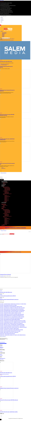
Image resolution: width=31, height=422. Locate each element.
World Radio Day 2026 (7, 196)
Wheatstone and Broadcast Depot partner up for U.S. (5, 14)
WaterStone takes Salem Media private (6, 61)
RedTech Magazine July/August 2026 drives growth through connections (7, 5)
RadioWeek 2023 (7, 215)
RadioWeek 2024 (7, 192)
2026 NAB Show (7, 195)
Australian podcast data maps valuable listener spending (9, 411)
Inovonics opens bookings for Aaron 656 (4, 4)
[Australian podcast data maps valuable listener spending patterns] (15, 136)
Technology (3, 206)
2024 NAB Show (7, 199)
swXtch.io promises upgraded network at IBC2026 (8, 295)
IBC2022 (6, 201)
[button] (0, 25)
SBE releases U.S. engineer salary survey (4, 13)
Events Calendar (5, 224)
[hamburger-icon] (29, 231)
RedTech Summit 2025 (7, 188)
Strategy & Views (5, 182)
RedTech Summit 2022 (7, 190)
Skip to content (2, 0)
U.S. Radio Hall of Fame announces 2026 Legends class (6, 10)
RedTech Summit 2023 (7, 189)
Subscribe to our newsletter (3, 343)
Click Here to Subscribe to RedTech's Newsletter (15, 227)
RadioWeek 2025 (7, 191)
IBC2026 (6, 217)
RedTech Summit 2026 (6, 209)
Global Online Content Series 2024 (7, 193)
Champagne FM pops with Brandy (5, 274)
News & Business (4, 181)
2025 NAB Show (7, 197)
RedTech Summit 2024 (7, 211)
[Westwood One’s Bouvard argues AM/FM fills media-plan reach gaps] (15, 112)
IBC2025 (6, 219)
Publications (4, 202)
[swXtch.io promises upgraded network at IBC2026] (4, 64)
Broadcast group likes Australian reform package (5, 9)
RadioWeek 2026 (5, 213)
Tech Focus (4, 184)
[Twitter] (11, 23)
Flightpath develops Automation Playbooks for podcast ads (9, 299)
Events (4, 194)
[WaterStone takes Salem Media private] (15, 59)
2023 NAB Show (7, 200)
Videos (4, 183)
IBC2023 (6, 222)
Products (3, 185)
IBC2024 (6, 198)
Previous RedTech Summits (6, 187)
